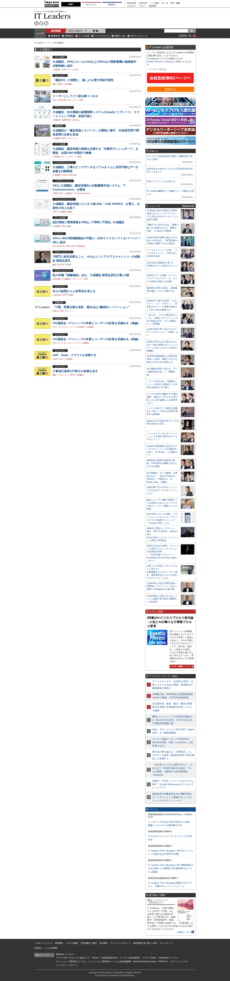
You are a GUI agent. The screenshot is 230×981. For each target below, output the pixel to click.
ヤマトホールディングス (64, 327)
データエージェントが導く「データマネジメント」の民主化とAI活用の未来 (162, 253)
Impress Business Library (159, 61)
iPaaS (65, 175)
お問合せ (38, 948)
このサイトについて (43, 943)
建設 (55, 84)
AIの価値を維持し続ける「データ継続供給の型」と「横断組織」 (162, 371)
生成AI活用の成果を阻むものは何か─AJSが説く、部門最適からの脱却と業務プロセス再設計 (163, 240)
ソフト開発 (154, 3)
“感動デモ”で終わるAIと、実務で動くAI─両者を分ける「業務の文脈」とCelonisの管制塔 (163, 228)
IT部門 (65, 295)
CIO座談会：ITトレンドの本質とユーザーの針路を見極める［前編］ (96, 339)
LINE (55, 212)
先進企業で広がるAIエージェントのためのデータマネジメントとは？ (162, 490)
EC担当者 (143, 3)
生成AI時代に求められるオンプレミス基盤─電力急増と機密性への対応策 (162, 599)
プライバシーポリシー (120, 943)
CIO (54, 100)
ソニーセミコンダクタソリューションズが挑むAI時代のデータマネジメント (162, 436)
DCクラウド (91, 5)
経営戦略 (57, 279)
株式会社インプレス (65, 954)
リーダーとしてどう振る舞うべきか (75, 96)
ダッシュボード (69, 156)
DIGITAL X (163, 961)
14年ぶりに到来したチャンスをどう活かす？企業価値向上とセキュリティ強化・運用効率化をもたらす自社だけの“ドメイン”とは (162, 572)
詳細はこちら (183, 932)
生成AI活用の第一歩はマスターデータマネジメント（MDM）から (162, 332)
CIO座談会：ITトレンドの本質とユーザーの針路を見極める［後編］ (96, 323)
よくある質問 (51, 948)
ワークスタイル (102, 36)
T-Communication (82, 193)
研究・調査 (175, 3)
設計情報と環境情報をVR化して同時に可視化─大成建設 (88, 222)
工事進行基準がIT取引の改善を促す (75, 371)
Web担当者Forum (109, 958)
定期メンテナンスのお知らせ (161, 181)
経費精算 (66, 120)
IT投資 (68, 264)
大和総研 (80, 327)
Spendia (75, 120)
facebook (41, 23)
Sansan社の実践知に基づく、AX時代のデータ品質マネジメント (162, 265)
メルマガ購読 (72, 943)
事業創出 (69, 36)
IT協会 (55, 311)
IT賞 (61, 311)
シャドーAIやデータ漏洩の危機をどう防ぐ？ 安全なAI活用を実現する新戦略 (162, 411)
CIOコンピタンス (138, 36)
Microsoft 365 (59, 246)
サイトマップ (166, 943)
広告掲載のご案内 (89, 943)
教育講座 (152, 6)
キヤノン (69, 311)
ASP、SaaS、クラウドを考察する (74, 355)
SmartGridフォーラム (168, 958)
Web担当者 (131, 3)
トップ (40, 33)
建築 (60, 84)
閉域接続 (81, 246)
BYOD (61, 264)
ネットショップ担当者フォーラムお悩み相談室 (110, 961)
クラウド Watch (149, 958)
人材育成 (62, 100)
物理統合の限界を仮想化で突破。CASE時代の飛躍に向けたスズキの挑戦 (162, 463)
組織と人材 (119, 36)
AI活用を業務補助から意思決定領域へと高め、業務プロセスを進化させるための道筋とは (162, 359)
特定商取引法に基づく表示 (145, 943)
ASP (61, 359)
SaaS (55, 359)
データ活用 (83, 36)
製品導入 (112, 5)
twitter (36, 23)
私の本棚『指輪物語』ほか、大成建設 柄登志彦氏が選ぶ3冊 (91, 275)
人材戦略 (68, 84)
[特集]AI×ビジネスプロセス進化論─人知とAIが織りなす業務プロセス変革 (170, 622)
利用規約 (59, 943)
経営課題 (56, 30)
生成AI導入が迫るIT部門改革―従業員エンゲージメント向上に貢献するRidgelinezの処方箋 (162, 586)
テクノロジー (76, 30)
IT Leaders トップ (42, 43)
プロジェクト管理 (75, 100)
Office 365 (71, 246)
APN (64, 69)
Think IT (95, 958)
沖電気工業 (58, 193)
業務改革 (55, 36)
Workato (73, 175)
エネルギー (131, 6)
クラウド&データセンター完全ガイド (73, 958)
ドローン (142, 6)
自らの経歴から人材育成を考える (74, 291)
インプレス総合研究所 (130, 958)
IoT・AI (165, 3)
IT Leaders (52, 16)
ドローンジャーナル (179, 961)
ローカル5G (73, 69)
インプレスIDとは (157, 69)
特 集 (95, 30)
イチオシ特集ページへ (180, 666)
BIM (64, 138)
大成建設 (57, 69)
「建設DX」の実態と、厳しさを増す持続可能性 (83, 80)
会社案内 (104, 943)
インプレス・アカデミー (67, 965)
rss (46, 23)
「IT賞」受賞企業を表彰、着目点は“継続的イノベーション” (91, 307)
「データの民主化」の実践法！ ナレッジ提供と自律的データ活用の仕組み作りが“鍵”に (162, 384)
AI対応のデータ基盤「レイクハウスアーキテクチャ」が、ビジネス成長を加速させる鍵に (162, 278)
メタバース (72, 138)
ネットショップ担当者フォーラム (71, 961)
